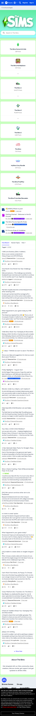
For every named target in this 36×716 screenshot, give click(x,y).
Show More (19, 651)
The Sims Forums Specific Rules (16, 222)
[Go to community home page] (9, 2)
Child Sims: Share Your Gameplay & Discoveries (17, 332)
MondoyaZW (5, 397)
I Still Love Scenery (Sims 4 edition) (13, 252)
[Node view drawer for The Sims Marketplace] (18, 74)
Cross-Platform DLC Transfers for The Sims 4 (17, 592)
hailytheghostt (6, 482)
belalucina (5, 279)
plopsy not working (8, 632)
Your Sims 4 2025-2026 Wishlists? (13, 429)
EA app (19, 684)
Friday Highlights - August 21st (12, 370)
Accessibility (25, 688)
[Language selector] (15, 3)
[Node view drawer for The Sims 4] (18, 96)
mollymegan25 (6, 640)
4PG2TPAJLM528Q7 (8, 503)
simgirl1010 (5, 340)
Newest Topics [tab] (15, 243)
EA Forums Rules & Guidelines (15, 230)
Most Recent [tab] (5, 243)
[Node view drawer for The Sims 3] (18, 118)
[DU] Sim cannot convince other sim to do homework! (16, 493)
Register (25, 3)
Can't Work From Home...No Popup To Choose (17, 573)
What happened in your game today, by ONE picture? (16, 312)
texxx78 (4, 258)
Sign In (32, 3)
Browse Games (7, 684)
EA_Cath (4, 378)
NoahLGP (4, 359)
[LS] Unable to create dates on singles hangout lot (18, 553)
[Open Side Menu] (2, 2)
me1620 (4, 418)
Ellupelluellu (5, 321)
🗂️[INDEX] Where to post (14, 209)
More (23, 243)
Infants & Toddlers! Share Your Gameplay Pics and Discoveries (17, 612)
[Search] (20, 3)
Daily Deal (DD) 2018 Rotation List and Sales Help (16, 409)
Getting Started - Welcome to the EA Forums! (18, 215)
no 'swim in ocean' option (10, 514)
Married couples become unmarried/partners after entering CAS (17, 291)
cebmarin (4, 437)
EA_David (8, 218)
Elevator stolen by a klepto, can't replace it (16, 389)
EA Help (5, 688)
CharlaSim (5, 541)
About (13, 688)
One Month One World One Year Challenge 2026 (16, 270)
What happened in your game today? (14, 533)
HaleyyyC (4, 600)
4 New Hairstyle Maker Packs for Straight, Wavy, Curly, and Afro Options (17, 449)
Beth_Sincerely (6, 522)
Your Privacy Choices (18, 713)
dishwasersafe (6, 300)
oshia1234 (5, 581)
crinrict (8, 211)
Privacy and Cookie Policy (10, 707)
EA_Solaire (9, 224)
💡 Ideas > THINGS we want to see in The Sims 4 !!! (18, 352)
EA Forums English (8, 7)
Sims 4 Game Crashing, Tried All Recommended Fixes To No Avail (18, 470)
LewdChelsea (6, 562)
